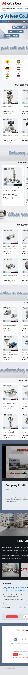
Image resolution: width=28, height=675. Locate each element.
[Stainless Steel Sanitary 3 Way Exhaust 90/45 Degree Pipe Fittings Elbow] (10, 236)
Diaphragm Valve (23, 587)
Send (15, 655)
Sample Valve (19, 588)
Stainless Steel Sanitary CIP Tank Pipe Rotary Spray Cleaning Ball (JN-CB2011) (9, 431)
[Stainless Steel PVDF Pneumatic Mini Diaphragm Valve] (10, 125)
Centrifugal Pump (13, 590)
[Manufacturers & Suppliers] (11, 3)
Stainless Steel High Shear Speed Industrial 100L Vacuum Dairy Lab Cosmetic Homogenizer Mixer (10, 353)
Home (4, 22)
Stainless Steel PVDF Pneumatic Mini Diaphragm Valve (10, 136)
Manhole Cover (21, 590)
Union (24, 588)
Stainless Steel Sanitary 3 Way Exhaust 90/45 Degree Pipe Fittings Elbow (10, 247)
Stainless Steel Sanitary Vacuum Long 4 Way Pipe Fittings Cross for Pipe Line (10, 276)
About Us (18, 22)
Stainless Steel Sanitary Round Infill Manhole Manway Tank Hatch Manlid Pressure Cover (10, 402)
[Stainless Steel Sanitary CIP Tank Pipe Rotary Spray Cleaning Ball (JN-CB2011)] (10, 421)
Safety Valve (6, 592)
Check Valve (6, 588)
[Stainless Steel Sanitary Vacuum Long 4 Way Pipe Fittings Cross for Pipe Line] (10, 265)
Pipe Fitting (12, 588)
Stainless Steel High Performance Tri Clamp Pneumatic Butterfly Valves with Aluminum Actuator (10, 107)
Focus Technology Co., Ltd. (19, 668)
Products (12, 22)
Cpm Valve (5, 590)
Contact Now (8, 202)
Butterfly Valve (14, 587)
